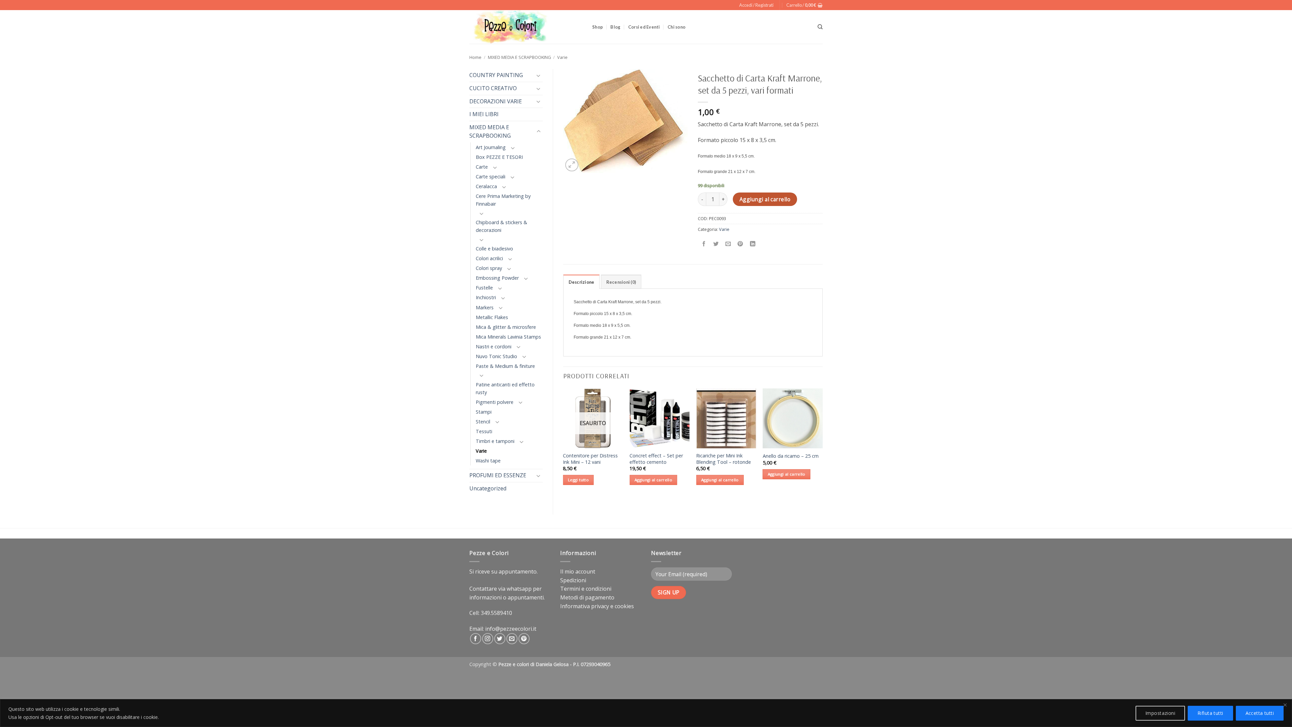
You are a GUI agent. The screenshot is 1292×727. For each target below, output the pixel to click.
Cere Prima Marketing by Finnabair (503, 200)
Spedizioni (573, 580)
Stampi (484, 412)
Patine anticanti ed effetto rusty (505, 388)
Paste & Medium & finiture (505, 366)
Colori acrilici (489, 258)
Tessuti (484, 431)
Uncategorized (487, 488)
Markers (485, 307)
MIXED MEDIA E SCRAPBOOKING (519, 57)
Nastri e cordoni (493, 346)
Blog (615, 27)
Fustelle (484, 287)
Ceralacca (486, 186)
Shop (597, 27)
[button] (756, 5)
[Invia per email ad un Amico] (728, 244)
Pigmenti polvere (494, 402)
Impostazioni (1160, 713)
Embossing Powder (497, 278)
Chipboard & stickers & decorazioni (501, 226)
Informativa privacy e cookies (597, 606)
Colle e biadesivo (494, 248)
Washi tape (488, 460)
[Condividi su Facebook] (704, 244)
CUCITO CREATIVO (493, 88)
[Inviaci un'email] (511, 638)
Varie (562, 57)
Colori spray (489, 268)
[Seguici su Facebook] (475, 638)
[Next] (822, 446)
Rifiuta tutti (1210, 713)
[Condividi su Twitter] (716, 244)
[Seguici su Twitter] (499, 638)
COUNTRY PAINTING (496, 75)
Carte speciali (490, 176)
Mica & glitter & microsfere (506, 327)
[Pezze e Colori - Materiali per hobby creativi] (525, 27)
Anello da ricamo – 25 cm (791, 456)
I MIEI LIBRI (484, 114)
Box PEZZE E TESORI (499, 157)
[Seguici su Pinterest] (524, 638)
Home (475, 57)
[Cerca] (820, 27)
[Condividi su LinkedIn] (752, 244)
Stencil (483, 421)
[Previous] (564, 446)
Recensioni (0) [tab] (621, 282)
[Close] (1285, 705)
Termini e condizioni (585, 588)
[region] (646, 713)
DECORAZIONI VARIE (495, 101)
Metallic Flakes (492, 317)
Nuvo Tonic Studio (496, 356)
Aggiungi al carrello (765, 199)
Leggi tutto (578, 479)
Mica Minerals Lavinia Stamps (508, 337)
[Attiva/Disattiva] (539, 75)
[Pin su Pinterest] (740, 244)
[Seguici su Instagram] (487, 638)
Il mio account (577, 571)
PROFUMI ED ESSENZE (497, 475)
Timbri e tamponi (495, 441)
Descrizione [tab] (582, 282)
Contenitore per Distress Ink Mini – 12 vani (590, 459)
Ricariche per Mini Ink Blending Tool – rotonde (723, 459)
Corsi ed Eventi (644, 27)
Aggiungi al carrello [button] (653, 479)
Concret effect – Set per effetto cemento (656, 459)
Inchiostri (486, 297)
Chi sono (676, 27)
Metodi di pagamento (587, 597)
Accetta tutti (1260, 713)
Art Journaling (491, 147)
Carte (482, 167)
